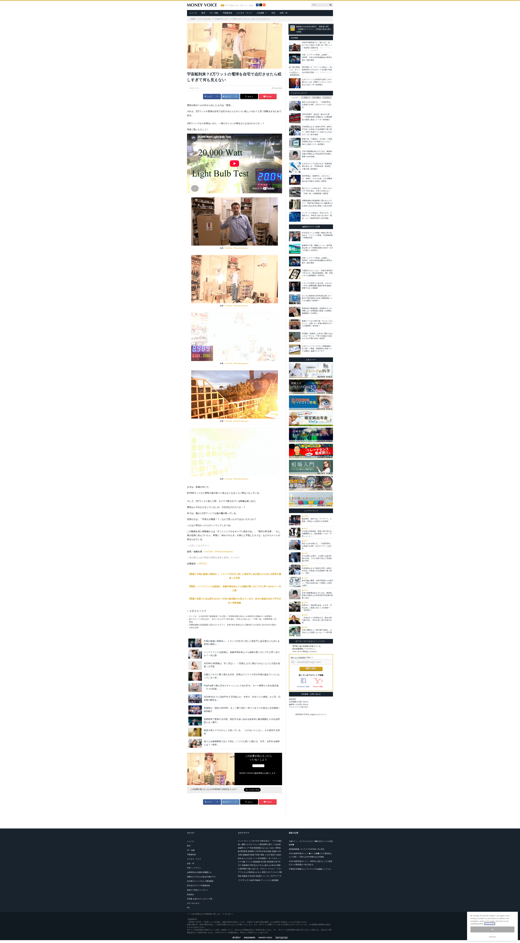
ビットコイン (243, 841)
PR (188, 908)
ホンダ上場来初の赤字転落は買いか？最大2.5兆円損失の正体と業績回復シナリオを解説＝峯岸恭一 (317, 298)
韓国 (262, 855)
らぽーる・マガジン (259, 869)
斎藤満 (244, 876)
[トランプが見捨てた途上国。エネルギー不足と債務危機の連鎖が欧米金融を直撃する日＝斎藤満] (294, 287)
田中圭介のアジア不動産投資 (198, 886)
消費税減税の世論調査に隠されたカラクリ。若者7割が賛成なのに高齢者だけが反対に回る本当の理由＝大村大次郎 (317, 203)
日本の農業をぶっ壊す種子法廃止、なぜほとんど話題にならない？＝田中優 (317, 631)
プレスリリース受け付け (298, 707)
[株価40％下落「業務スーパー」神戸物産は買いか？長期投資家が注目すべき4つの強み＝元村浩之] (294, 249)
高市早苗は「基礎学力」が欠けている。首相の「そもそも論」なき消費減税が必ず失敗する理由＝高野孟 (317, 178)
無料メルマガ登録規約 (298, 657)
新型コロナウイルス (270, 872)
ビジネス (327, 97)
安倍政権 (270, 862)
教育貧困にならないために (264, 848)
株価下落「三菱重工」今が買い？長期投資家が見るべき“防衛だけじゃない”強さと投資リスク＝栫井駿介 (317, 141)
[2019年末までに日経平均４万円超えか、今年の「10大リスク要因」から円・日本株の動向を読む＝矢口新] (195, 698)
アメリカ (249, 862)
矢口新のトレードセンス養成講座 (200, 881)
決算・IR (283, 13)
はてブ (228, 96)
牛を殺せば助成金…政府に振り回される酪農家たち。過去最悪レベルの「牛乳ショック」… (317, 533)
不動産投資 (227, 13)
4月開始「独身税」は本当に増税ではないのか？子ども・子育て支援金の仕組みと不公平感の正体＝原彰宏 (317, 335)
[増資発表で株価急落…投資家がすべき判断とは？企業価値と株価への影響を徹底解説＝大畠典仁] (294, 312)
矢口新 (263, 862)
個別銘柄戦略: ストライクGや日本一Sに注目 (306, 849)
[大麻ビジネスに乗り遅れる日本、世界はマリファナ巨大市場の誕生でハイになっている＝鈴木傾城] (195, 676)
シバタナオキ (254, 841)
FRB (251, 865)
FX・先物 (214, 13)
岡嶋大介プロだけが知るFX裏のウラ (201, 877)
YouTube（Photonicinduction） (237, 248)
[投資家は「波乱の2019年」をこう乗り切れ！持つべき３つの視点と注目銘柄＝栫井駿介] (195, 709)
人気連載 (260, 13)
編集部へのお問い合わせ (298, 704)
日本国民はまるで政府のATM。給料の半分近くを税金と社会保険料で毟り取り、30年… (317, 570)
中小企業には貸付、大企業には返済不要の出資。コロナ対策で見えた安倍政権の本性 (317, 558)
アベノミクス (265, 880)
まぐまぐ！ (229, 914)
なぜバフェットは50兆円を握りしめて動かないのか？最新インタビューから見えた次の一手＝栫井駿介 (317, 82)
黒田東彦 (243, 851)
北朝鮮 (274, 851)
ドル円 (267, 855)
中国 (251, 848)
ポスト (250, 97)
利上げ (256, 865)
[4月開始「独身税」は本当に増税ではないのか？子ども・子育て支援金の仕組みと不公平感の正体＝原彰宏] (294, 337)
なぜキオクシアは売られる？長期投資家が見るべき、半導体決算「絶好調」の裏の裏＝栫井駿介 (317, 166)
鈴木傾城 (267, 851)
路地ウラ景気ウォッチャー (197, 890)
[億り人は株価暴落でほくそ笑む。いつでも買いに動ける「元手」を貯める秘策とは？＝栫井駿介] (195, 743)
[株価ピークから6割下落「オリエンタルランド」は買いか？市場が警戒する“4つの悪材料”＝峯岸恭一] (294, 324)
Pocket (268, 96)
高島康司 (245, 865)
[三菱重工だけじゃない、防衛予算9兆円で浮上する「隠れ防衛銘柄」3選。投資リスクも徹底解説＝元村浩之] (294, 274)
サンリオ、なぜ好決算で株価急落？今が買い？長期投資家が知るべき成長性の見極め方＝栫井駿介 (230, 616)
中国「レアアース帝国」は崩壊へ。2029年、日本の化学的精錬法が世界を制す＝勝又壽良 (317, 57)
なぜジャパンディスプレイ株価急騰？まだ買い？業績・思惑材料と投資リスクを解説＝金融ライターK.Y (317, 348)
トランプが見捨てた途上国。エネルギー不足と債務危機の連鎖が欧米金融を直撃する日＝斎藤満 (317, 285)
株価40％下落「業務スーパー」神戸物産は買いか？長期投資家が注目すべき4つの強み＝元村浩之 (317, 247)
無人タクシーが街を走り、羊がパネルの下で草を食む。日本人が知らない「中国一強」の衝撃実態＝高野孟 (317, 191)
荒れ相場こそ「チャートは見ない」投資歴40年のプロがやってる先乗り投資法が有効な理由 (317, 69)
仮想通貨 (275, 880)
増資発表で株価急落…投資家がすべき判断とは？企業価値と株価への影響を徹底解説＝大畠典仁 (317, 310)
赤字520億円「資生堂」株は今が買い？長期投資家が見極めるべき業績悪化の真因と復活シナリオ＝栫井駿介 (317, 117)
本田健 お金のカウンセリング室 (199, 899)
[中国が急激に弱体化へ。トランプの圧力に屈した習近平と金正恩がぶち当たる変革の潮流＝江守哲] (195, 643)
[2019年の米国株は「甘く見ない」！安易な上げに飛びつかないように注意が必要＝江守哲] (195, 665)
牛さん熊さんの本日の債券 (270, 865)
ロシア (246, 848)
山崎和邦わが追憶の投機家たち (199, 872)
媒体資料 (292, 699)
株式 (203, 13)
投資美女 (190, 894)
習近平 (273, 855)
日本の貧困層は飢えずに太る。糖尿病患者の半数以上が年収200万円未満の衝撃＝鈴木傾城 (317, 154)
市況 (273, 13)
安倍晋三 (258, 876)
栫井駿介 (251, 851)
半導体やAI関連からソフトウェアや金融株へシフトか (310, 869)
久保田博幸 (242, 869)
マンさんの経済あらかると (250, 872)
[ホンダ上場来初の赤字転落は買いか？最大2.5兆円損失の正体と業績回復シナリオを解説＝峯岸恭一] (294, 299)
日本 (276, 862)
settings (492, 937)
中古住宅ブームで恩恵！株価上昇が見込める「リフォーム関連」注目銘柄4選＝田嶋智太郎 (317, 235)
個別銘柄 (256, 862)
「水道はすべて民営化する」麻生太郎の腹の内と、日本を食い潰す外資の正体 (317, 620)
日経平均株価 (254, 880)
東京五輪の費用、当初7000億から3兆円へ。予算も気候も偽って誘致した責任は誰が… (317, 583)
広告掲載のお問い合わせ (298, 702)
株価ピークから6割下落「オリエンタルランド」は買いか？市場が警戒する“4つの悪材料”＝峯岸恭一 (317, 323)
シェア (209, 96)
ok (492, 929)
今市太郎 (251, 876)
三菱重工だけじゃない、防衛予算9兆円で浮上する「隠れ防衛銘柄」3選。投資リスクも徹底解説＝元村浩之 (317, 273)
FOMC (257, 855)
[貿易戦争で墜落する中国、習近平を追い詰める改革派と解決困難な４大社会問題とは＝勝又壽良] (195, 721)
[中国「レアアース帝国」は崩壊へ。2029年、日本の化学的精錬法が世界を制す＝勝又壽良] (294, 261)
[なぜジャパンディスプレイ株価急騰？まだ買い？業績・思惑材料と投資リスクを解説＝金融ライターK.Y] (294, 350)
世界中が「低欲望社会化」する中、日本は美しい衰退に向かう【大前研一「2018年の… (317, 607)
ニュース (193, 13)
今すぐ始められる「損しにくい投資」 (240, 5)
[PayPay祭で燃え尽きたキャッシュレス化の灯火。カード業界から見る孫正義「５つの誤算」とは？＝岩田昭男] (195, 687)
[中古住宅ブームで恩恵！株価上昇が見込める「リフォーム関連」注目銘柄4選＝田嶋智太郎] (294, 236)
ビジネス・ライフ (244, 13)
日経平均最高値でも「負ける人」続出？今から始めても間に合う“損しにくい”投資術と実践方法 (317, 45)
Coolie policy (490, 924)
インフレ (266, 876)
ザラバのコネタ (277, 88)
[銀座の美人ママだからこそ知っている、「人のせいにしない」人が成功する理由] (195, 732)
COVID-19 (259, 851)
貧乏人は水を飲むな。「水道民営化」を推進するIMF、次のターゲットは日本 (317, 104)
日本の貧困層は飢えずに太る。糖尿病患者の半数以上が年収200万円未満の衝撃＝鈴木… (317, 595)
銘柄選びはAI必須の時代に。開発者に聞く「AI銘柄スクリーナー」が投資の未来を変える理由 (313, 29)
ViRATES (202, 563)
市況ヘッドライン (194, 868)
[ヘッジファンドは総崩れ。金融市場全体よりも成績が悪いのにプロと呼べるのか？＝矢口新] (195, 654)
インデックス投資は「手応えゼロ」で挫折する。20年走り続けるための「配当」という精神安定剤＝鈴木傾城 (317, 215)
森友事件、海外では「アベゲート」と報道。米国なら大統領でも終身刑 (317, 520)
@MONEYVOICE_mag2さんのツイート (311, 714)
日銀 (249, 869)
